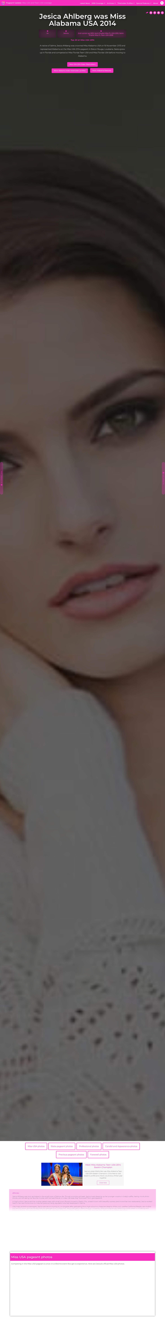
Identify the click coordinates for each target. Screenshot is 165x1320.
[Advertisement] (82, 1231)
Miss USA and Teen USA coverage (37, 3)
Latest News (85, 3)
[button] (162, 3)
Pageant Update (13, 3)
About (155, 3)
